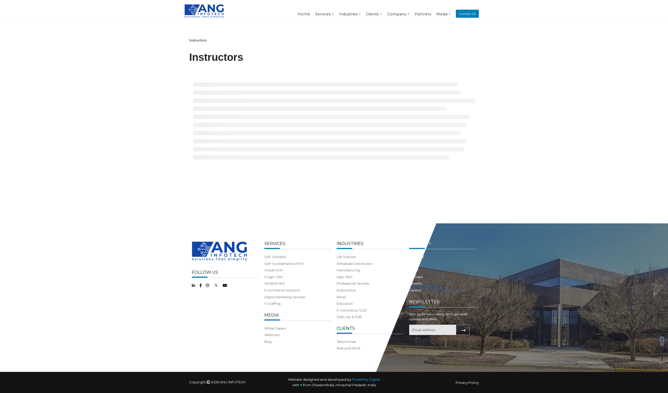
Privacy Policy (467, 383)
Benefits (415, 283)
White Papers (275, 328)
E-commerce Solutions (282, 290)
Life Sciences (346, 257)
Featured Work (348, 348)
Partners (423, 14)
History (414, 264)
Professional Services (353, 283)
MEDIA (271, 315)
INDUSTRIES (350, 243)
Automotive (346, 290)
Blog (268, 342)
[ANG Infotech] (204, 11)
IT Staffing (272, 304)
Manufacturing (348, 270)
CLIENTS (346, 328)
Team (413, 270)
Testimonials (346, 342)
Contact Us (467, 14)
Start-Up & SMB (349, 317)
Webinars (271, 335)
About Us (416, 257)
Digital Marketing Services (284, 297)
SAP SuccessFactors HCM (283, 264)
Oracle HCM (273, 270)
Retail (341, 297)
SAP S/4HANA (275, 257)
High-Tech (344, 277)
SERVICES (274, 243)
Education (345, 304)
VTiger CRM (273, 277)
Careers (415, 290)
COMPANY (420, 243)
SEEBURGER (274, 283)
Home (304, 14)
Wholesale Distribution (355, 264)
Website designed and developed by (334, 380)
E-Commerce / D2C (352, 310)
